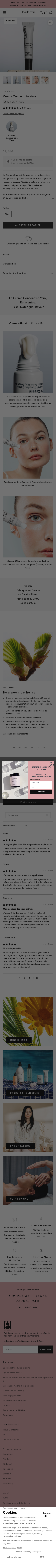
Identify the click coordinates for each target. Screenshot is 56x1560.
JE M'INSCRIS (41, 791)
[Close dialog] (51, 765)
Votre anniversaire (35, 779)
